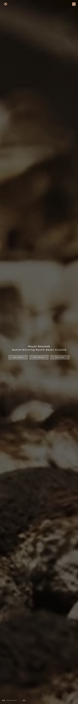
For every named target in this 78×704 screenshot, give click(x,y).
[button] (3, 700)
